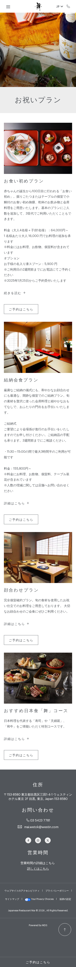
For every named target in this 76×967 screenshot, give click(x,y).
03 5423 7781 (40, 820)
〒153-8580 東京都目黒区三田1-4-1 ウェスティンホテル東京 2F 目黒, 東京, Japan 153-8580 (38, 796)
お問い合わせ (38, 810)
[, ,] (38, 6)
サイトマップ (12, 898)
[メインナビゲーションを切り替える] (8, 7)
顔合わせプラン (21, 590)
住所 (38, 785)
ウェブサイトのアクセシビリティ (22, 890)
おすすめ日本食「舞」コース (36, 710)
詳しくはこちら (38, 868)
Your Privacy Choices (42, 898)
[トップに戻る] (64, 929)
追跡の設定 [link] (65, 898)
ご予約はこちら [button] (38, 962)
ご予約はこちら (21, 310)
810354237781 (68, 6)
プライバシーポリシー (57, 890)
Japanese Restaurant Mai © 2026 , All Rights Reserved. (38, 910)
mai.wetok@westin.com (41, 827)
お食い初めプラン (24, 181)
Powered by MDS (38, 925)
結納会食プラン (21, 380)
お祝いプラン (38, 100)
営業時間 (38, 853)
